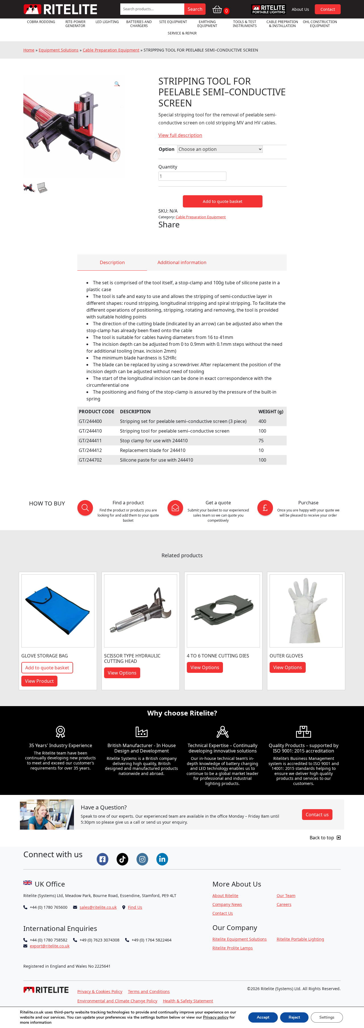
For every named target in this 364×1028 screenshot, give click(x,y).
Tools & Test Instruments (245, 23)
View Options (122, 673)
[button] (117, 83)
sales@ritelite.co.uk (98, 907)
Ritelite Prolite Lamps (232, 948)
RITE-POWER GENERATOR (75, 23)
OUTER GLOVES (286, 656)
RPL (268, 9)
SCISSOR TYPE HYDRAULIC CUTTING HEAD (132, 658)
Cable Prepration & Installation (282, 23)
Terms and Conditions (149, 991)
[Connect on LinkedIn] (163, 858)
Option (167, 149)
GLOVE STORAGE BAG (44, 656)
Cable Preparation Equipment (111, 50)
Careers (284, 904)
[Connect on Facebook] (103, 858)
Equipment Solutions (58, 50)
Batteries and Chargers (139, 23)
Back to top (322, 837)
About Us (300, 9)
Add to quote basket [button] (47, 668)
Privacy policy (215, 1017)
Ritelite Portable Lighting (300, 939)
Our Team (286, 895)
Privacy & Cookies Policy (99, 991)
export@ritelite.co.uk (49, 946)
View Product (39, 681)
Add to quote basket (222, 201)
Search (195, 9)
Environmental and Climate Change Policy (117, 1001)
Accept (263, 1017)
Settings (326, 1017)
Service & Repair (182, 33)
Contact (327, 9)
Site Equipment (173, 21)
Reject (294, 1017)
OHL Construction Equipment (320, 23)
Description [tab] (112, 262)
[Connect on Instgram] (143, 858)
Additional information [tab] (182, 262)
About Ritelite (225, 895)
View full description (180, 135)
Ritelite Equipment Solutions (239, 939)
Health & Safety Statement (188, 1001)
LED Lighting (107, 21)
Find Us (135, 907)
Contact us (317, 814)
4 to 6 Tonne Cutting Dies (218, 656)
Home (28, 50)
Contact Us (222, 913)
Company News (227, 904)
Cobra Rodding (41, 21)
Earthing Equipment (207, 23)
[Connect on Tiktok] (123, 858)
